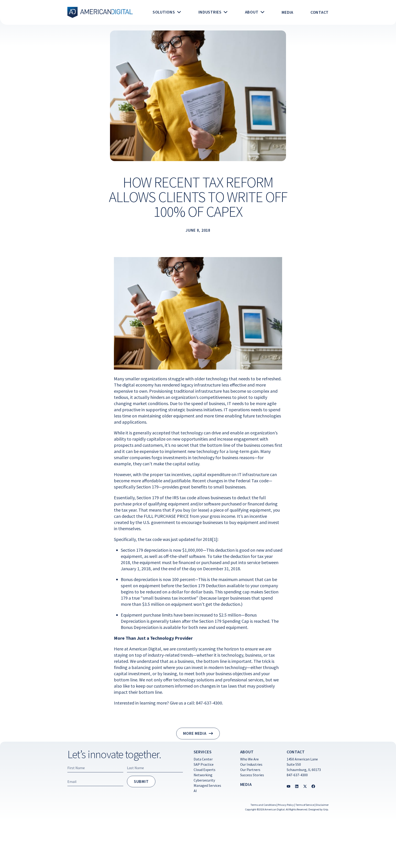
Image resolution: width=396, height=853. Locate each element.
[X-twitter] (305, 786)
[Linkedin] (297, 786)
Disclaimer (322, 804)
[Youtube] (288, 786)
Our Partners (250, 769)
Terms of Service (304, 804)
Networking (203, 775)
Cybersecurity (204, 780)
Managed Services (207, 785)
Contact (296, 751)
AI (195, 790)
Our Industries (251, 764)
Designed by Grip (318, 809)
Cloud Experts (204, 769)
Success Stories (252, 775)
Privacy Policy (286, 804)
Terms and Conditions (263, 804)
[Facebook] (313, 786)
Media (246, 784)
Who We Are (249, 759)
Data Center (203, 759)
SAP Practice (204, 764)
